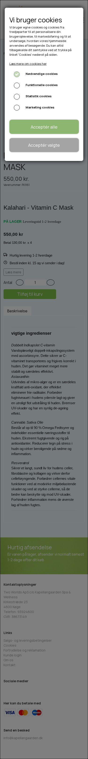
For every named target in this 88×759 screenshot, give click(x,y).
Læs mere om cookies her (28, 64)
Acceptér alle (44, 127)
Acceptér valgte (44, 145)
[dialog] (44, 379)
